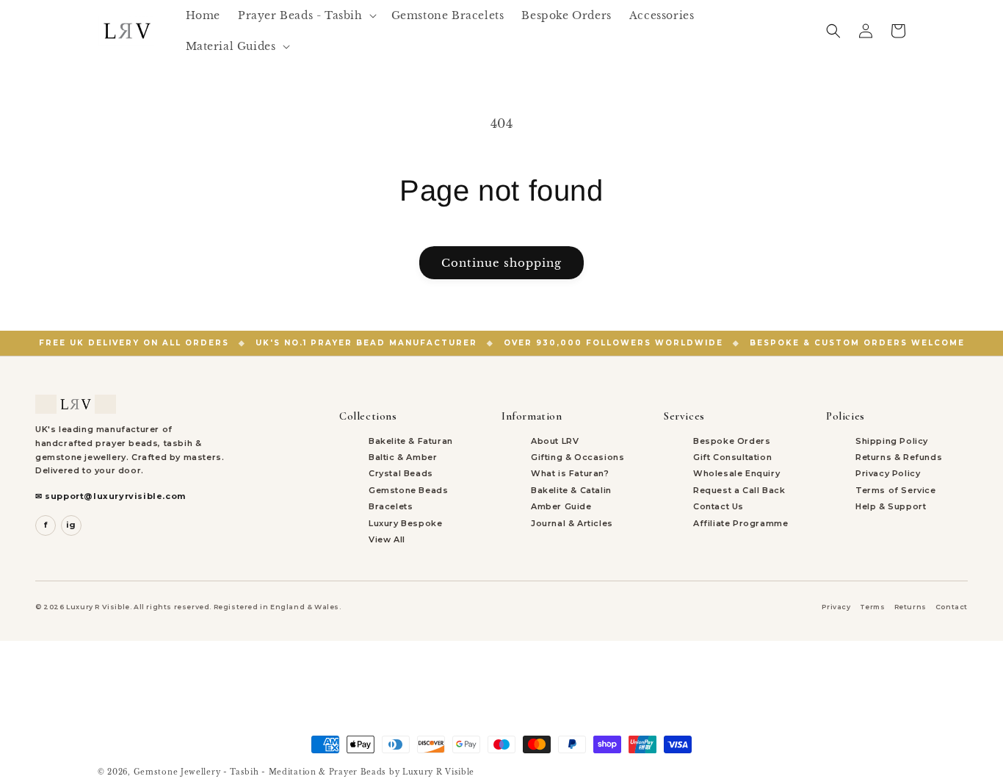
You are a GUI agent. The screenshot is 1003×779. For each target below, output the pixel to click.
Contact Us (718, 506)
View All (387, 539)
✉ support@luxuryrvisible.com (110, 496)
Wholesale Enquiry (736, 473)
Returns (910, 607)
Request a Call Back (739, 490)
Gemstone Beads (408, 490)
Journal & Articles (572, 523)
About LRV (555, 441)
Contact (951, 607)
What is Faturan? (570, 473)
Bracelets (391, 506)
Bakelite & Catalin (571, 490)
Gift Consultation (732, 457)
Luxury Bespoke (405, 523)
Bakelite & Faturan (411, 441)
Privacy (836, 607)
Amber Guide (561, 506)
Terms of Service (895, 490)
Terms (873, 607)
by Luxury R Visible (431, 772)
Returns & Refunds (898, 457)
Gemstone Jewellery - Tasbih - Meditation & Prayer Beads (260, 772)
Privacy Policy (887, 473)
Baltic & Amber (403, 457)
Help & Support (890, 506)
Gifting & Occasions (577, 457)
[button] (306, 15)
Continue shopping (501, 263)
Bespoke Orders (731, 441)
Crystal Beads (401, 473)
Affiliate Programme (740, 523)
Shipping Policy (891, 441)
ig (71, 525)
